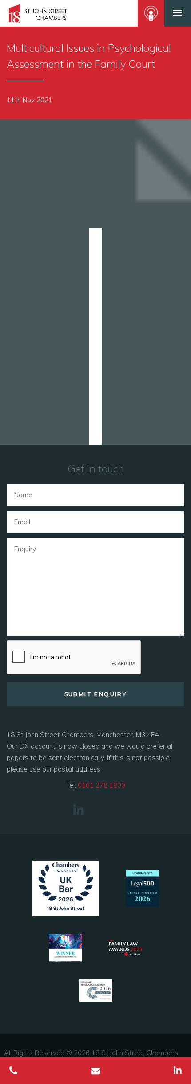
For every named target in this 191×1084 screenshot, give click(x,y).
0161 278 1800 (101, 785)
